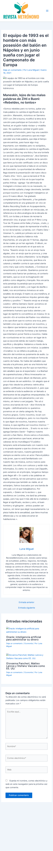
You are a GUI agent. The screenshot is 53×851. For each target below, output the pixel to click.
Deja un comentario (12, 70)
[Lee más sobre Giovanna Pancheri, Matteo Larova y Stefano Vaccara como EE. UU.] (26, 656)
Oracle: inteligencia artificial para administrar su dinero (23, 638)
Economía (28, 643)
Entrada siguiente (26, 608)
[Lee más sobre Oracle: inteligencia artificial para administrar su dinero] (26, 630)
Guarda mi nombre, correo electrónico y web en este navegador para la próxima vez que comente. (26, 784)
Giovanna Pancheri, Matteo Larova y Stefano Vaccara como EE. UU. (25, 666)
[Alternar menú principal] (47, 11)
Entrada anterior (26, 602)
